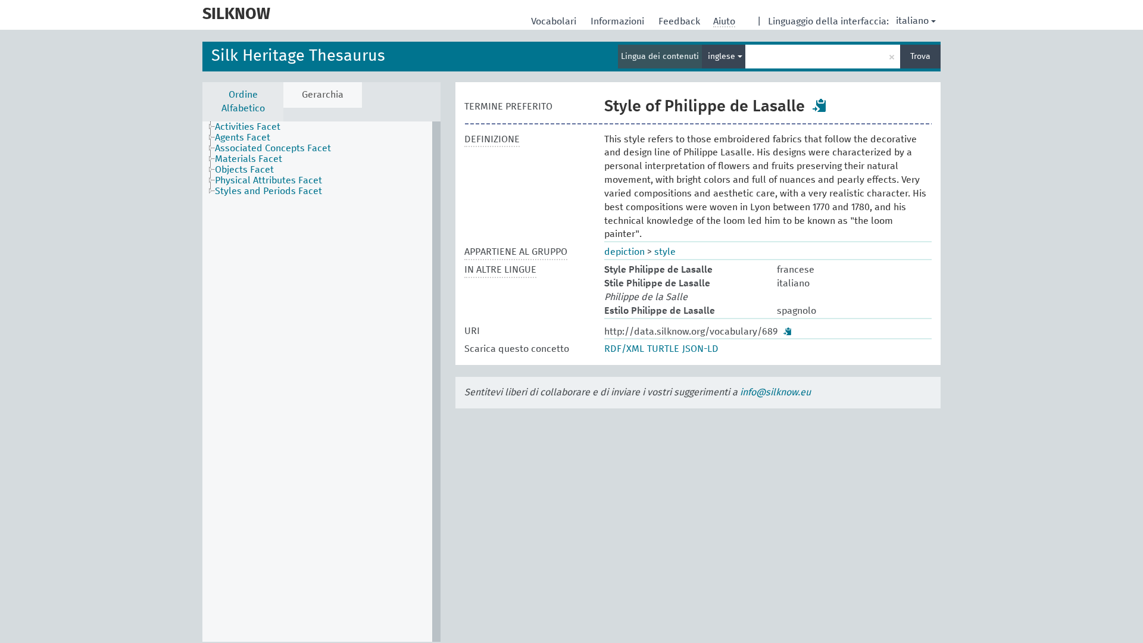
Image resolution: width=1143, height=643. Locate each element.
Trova (920, 56)
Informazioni (619, 21)
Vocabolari (555, 21)
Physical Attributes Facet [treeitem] (268, 180)
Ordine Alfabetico (243, 101)
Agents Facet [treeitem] (242, 137)
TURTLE (663, 349)
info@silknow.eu (775, 392)
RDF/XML (624, 349)
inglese (723, 56)
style (665, 252)
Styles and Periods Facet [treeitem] (268, 191)
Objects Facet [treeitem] (244, 169)
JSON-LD (700, 349)
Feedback (680, 21)
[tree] (321, 381)
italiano (912, 21)
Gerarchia (322, 94)
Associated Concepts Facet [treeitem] (273, 148)
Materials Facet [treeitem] (248, 159)
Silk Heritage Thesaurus (298, 56)
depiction (624, 252)
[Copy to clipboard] (820, 105)
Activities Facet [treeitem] (247, 127)
